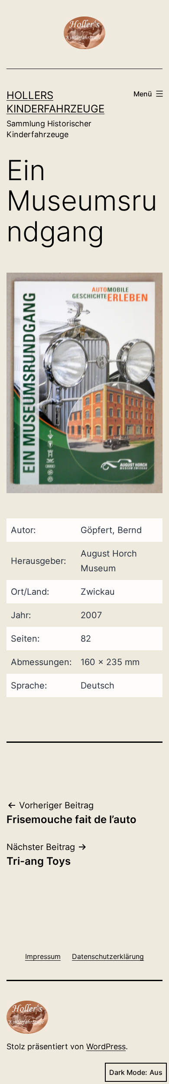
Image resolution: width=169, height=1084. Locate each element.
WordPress (106, 1046)
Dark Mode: (128, 1072)
